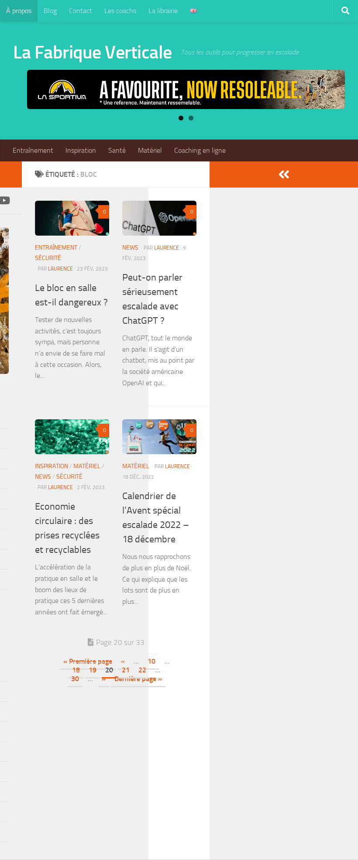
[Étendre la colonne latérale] (284, 174)
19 (92, 670)
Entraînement (33, 150)
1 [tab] (181, 118)
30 (75, 679)
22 (142, 670)
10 (151, 661)
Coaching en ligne (200, 150)
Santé (117, 150)
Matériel (150, 150)
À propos (18, 11)
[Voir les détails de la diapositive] (186, 89)
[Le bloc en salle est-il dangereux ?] (72, 218)
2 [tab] (191, 118)
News (130, 247)
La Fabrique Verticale (92, 52)
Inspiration (80, 150)
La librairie (163, 11)
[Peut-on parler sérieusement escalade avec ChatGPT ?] (159, 218)
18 (76, 670)
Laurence (60, 269)
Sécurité (48, 258)
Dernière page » (138, 679)
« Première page (87, 661)
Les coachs (120, 11)
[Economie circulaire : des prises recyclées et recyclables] (72, 436)
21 (126, 670)
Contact (80, 11)
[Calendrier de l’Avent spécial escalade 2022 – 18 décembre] (159, 436)
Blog (50, 11)
